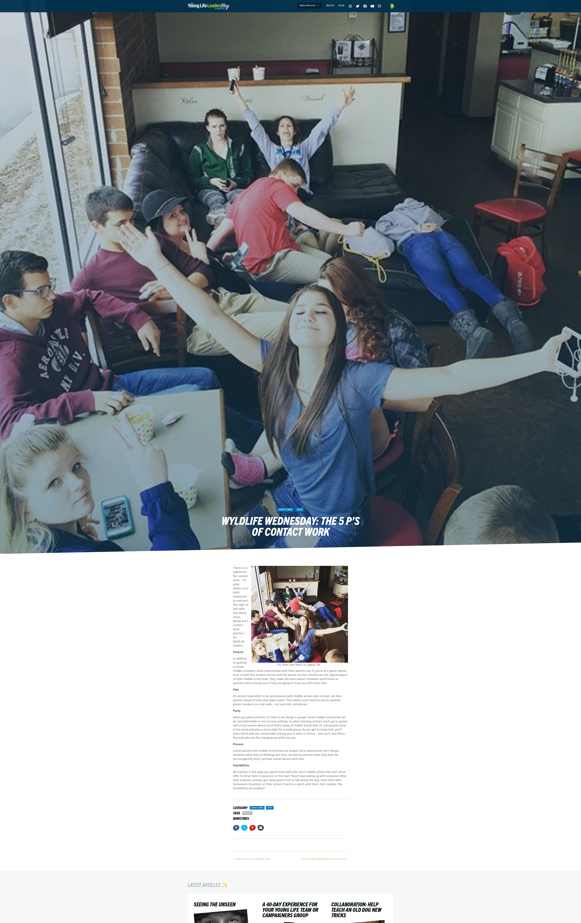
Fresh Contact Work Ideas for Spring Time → (325, 858)
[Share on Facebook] (236, 828)
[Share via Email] (261, 828)
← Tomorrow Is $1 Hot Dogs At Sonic (252, 858)
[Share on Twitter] (244, 828)
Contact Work (285, 509)
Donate (341, 5)
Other (299, 509)
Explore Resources (308, 5)
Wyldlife (247, 812)
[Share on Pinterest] (252, 828)
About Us (330, 5)
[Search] (391, 6)
